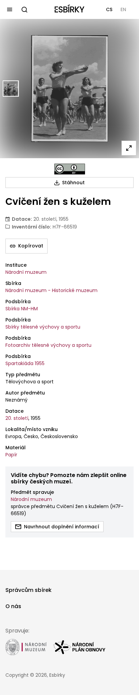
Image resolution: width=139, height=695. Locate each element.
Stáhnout (73, 182)
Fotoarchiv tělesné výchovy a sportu (48, 345)
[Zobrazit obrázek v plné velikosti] (128, 148)
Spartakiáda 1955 (25, 363)
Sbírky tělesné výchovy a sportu (42, 326)
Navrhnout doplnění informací (61, 526)
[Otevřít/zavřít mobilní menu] (9, 9)
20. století (16, 418)
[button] (109, 9)
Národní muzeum (26, 272)
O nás (13, 606)
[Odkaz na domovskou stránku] (69, 9)
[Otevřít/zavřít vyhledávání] (24, 9)
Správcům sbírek (28, 590)
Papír (11, 454)
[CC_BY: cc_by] (69, 169)
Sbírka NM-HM (21, 308)
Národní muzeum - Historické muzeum (51, 290)
